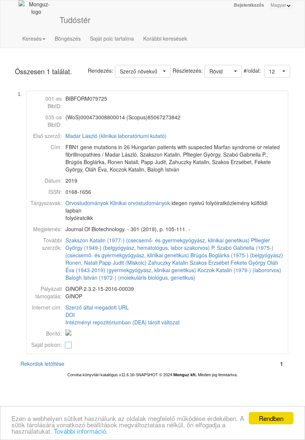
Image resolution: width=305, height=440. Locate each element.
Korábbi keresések (165, 38)
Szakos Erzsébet (209, 262)
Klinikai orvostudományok (140, 203)
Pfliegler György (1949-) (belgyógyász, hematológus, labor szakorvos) (167, 243)
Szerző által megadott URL (97, 307)
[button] (277, 71)
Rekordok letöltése (42, 363)
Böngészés (68, 38)
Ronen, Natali (81, 262)
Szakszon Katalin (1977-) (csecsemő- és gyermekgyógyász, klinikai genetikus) (157, 240)
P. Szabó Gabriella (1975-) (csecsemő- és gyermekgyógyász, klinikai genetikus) (169, 251)
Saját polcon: (46, 344)
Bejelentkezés (249, 5)
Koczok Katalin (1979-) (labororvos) (239, 270)
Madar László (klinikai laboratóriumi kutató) (116, 135)
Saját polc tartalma (112, 38)
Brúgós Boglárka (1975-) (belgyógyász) (236, 255)
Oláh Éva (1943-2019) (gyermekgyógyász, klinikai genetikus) (171, 266)
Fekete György (248, 262)
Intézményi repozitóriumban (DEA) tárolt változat (122, 322)
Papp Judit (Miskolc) (123, 262)
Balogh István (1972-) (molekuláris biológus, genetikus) (130, 277)
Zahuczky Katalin (168, 262)
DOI (70, 314)
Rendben (271, 418)
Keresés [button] (32, 38)
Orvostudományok (87, 203)
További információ (80, 431)
